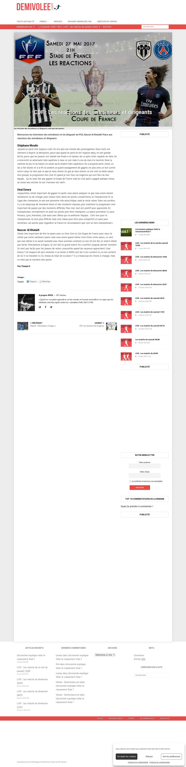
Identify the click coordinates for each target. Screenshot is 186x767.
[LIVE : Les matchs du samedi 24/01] (126, 301)
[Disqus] (67, 374)
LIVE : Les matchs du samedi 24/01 (149, 298)
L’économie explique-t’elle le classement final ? (147, 230)
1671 (158, 329)
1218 (156, 343)
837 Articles (61, 295)
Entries (139, 659)
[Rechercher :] (155, 26)
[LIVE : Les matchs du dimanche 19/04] (126, 260)
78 (157, 356)
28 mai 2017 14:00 (75, 103)
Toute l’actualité (25, 21)
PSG (112, 103)
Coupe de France (103, 103)
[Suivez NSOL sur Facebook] (45, 307)
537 (156, 260)
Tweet (20, 281)
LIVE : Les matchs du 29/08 (146, 353)
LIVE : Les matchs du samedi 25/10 (149, 326)
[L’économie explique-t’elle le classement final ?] (126, 232)
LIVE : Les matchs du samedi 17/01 (149, 312)
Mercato (58, 21)
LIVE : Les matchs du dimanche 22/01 (151, 284)
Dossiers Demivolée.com (80, 21)
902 (156, 248)
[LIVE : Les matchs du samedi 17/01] (126, 315)
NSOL (89, 103)
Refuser (149, 756)
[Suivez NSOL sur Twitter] (51, 307)
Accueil (100, 718)
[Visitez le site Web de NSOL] (40, 307)
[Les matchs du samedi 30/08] (126, 343)
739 (157, 274)
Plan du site (164, 718)
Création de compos (107, 21)
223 (158, 287)
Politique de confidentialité (138, 762)
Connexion (139, 655)
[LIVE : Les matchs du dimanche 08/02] (126, 274)
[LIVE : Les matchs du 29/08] (126, 356)
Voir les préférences (171, 756)
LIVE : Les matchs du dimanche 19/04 (151, 257)
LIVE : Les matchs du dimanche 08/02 (151, 271)
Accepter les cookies (126, 756)
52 (156, 235)
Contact (131, 718)
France (43, 21)
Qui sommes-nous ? (147, 718)
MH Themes (62, 762)
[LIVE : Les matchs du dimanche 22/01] (126, 287)
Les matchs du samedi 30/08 (147, 340)
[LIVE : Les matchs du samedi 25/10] (126, 329)
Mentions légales (116, 718)
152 (158, 315)
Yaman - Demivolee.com (67, 682)
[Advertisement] (119, 9)
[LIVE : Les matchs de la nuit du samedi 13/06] (126, 246)
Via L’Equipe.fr (23, 266)
